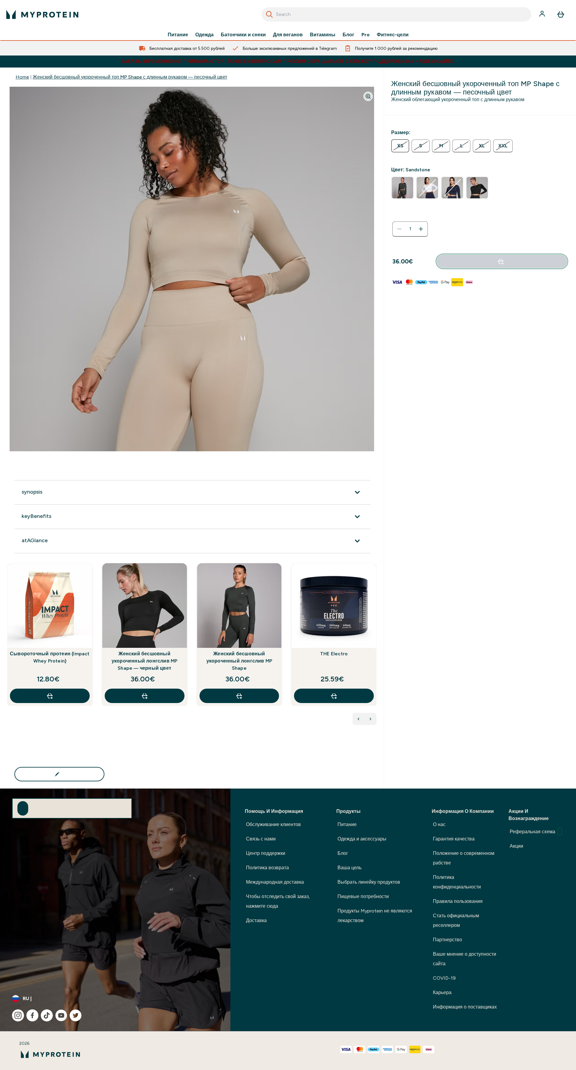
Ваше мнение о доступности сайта (464, 958)
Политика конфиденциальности (457, 882)
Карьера (442, 992)
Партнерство (447, 939)
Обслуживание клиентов (273, 824)
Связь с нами (261, 838)
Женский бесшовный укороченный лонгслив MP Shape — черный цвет (145, 661)
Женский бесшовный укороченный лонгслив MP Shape (239, 661)
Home (22, 77)
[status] (410, 229)
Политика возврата (267, 867)
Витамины (322, 34)
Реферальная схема (532, 831)
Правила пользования (458, 901)
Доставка (256, 920)
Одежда (204, 34)
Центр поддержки (265, 853)
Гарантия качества (454, 838)
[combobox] (396, 14)
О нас (439, 824)
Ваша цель (350, 867)
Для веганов (288, 34)
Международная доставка (275, 882)
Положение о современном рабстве (463, 858)
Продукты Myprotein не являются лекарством (375, 915)
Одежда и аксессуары (362, 838)
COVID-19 (444, 978)
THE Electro (334, 653)
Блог (348, 34)
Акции (516, 846)
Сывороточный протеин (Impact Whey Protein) (50, 657)
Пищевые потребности (363, 896)
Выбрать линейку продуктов (369, 882)
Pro (366, 34)
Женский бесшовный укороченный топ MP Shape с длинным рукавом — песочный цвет (130, 77)
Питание (178, 34)
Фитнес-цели (393, 34)
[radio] (400, 145)
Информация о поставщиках (465, 1006)
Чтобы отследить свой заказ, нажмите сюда (278, 901)
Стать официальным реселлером (456, 920)
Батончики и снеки (243, 34)
